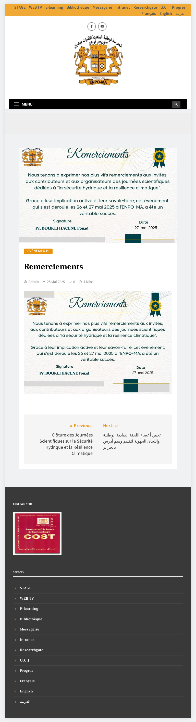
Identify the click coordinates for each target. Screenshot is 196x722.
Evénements (38, 251)
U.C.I (164, 7)
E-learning (54, 7)
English (166, 13)
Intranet (123, 7)
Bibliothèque (78, 7)
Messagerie (102, 7)
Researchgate (145, 7)
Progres (179, 7)
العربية (181, 13)
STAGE (20, 7)
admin (34, 281)
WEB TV (35, 7)
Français (148, 13)
